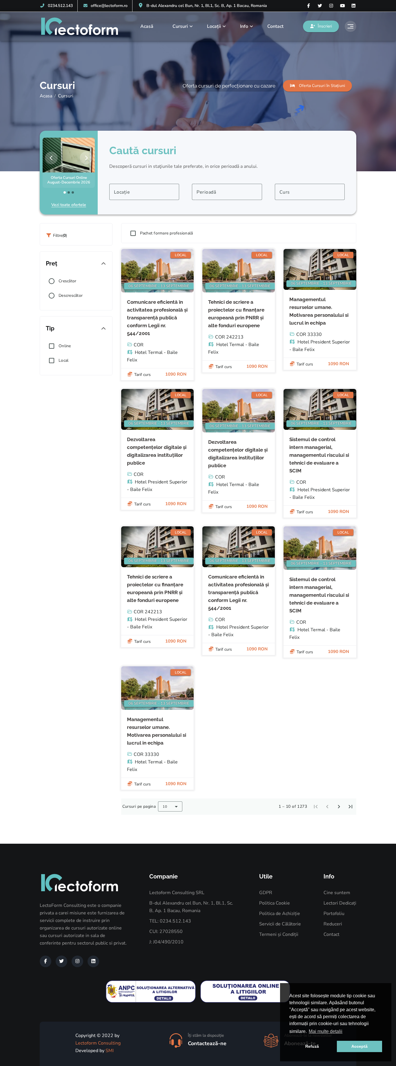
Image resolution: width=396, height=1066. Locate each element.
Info (244, 26)
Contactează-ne (207, 1043)
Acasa (46, 96)
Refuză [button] (312, 1046)
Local (63, 360)
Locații (214, 26)
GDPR (265, 892)
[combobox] (144, 191)
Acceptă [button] (359, 1046)
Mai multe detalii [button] (325, 1031)
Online (65, 346)
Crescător (67, 281)
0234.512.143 (60, 5)
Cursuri (180, 26)
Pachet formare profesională (166, 233)
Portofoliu (334, 913)
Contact (275, 26)
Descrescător (71, 295)
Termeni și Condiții (278, 934)
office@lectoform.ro (109, 5)
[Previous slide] (51, 158)
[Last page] (350, 806)
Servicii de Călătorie (280, 924)
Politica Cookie (274, 903)
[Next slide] (86, 158)
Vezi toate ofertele (68, 205)
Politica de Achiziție (279, 913)
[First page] (315, 806)
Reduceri (333, 924)
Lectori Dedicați (340, 903)
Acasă (146, 26)
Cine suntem (337, 892)
